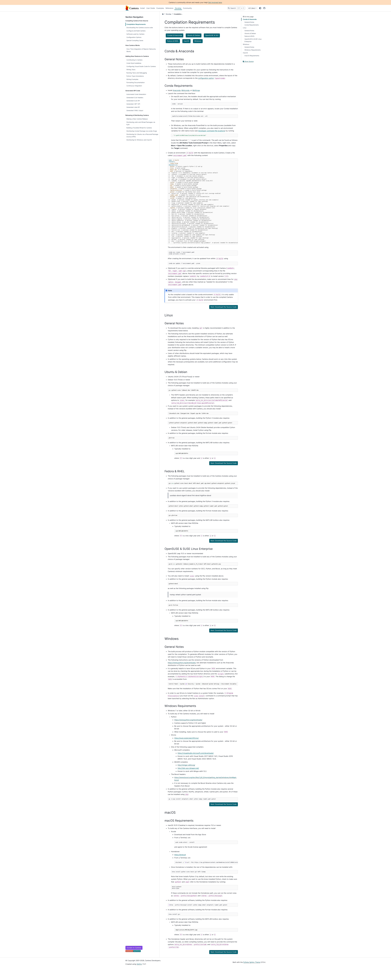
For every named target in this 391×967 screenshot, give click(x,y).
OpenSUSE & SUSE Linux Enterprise (253, 40)
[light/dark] (260, 8)
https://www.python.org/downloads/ (182, 663)
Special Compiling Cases (134, 40)
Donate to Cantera (134, 948)
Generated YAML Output (134, 110)
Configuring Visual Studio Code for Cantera (141, 66)
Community (187, 8)
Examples (160, 8)
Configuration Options (133, 37)
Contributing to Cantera (134, 60)
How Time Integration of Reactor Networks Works (141, 50)
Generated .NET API (133, 104)
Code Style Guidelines (133, 63)
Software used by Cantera (135, 34)
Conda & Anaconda (249, 19)
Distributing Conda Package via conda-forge (141, 131)
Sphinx (139, 964)
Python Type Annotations (135, 76)
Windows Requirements (252, 50)
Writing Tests (130, 69)
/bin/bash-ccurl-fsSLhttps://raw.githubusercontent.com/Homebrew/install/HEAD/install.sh (206, 862)
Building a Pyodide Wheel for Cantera (139, 128)
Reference (169, 8)
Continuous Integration (134, 86)
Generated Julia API (133, 107)
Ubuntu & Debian (250, 33)
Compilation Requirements (136, 24)
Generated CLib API (133, 101)
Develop (178, 8)
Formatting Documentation (135, 82)
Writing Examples (132, 79)
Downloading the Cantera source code (139, 27)
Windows (246, 44)
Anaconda (177, 90)
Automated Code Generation (136, 94)
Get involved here (215, 2)
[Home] (163, 14)
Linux (244, 28)
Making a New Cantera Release (137, 119)
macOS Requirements (251, 55)
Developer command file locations (211, 131)
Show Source (249, 61)
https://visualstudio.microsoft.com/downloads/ (196, 753)
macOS (245, 53)
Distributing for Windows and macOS (139, 140)
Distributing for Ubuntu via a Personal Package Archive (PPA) (142, 135)
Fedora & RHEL (249, 36)
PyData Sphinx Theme (251, 962)
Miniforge (196, 90)
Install (142, 8)
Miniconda (185, 90)
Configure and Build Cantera (135, 31)
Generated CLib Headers (134, 97)
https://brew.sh (180, 855)
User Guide (150, 8)
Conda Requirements (251, 25)
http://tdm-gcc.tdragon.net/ (188, 768)
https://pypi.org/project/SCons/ (186, 738)
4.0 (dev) (251, 8)
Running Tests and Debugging (136, 73)
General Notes (249, 22)
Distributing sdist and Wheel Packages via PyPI (140, 123)
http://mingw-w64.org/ (186, 765)
